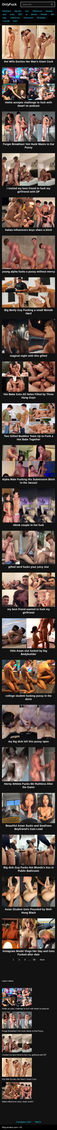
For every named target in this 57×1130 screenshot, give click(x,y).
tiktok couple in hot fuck (28, 525)
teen (27, 11)
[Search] (52, 4)
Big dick (18, 11)
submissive (15, 18)
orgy (4, 18)
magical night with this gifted (28, 355)
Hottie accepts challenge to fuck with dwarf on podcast (25, 1008)
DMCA (38, 1122)
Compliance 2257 (23, 1122)
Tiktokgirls (41, 18)
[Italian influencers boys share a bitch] (17, 1091)
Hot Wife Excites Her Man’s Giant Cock (28, 61)
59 (34, 960)
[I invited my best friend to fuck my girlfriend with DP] (17, 1043)
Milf (52, 14)
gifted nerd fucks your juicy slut (28, 566)
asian (12, 14)
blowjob (49, 11)
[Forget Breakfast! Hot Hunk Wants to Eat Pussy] (17, 1020)
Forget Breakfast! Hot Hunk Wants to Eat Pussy (22, 1031)
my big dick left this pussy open (28, 741)
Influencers (37, 11)
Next (42, 960)
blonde (34, 14)
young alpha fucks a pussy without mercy (28, 271)
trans (15, 21)
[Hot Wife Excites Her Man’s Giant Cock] (17, 1068)
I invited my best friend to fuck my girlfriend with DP (24, 1055)
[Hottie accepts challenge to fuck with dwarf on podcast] (17, 997)
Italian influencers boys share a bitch (28, 229)
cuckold (6, 21)
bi (26, 14)
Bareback (7, 11)
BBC (20, 14)
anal (4, 14)
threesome (28, 18)
